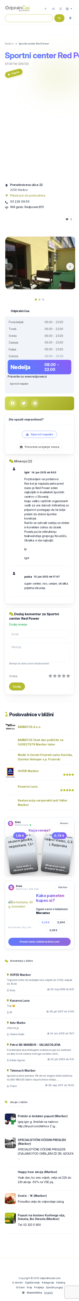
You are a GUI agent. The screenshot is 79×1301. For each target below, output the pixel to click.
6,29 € (46, 922)
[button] (69, 9)
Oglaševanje (32, 1282)
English (48, 1292)
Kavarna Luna (27, 786)
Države (20, 1287)
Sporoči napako (19, 383)
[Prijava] (53, 9)
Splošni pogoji (54, 1287)
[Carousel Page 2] (39, 300)
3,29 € (61, 922)
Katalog (60, 1282)
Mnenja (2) (23, 461)
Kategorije (48, 1282)
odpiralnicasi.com (50, 1278)
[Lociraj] (70, 18)
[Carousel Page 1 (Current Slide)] (36, 300)
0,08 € (53, 930)
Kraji (29, 1287)
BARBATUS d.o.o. (29, 727)
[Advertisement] (39, 132)
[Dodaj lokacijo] (45, 9)
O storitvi (17, 1282)
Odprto (15, 72)
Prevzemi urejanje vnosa (41, 447)
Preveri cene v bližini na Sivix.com (39, 941)
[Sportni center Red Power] (40, 262)
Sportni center (17, 64)
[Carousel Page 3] (43, 300)
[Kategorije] (60, 9)
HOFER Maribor (28, 771)
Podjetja (39, 1287)
